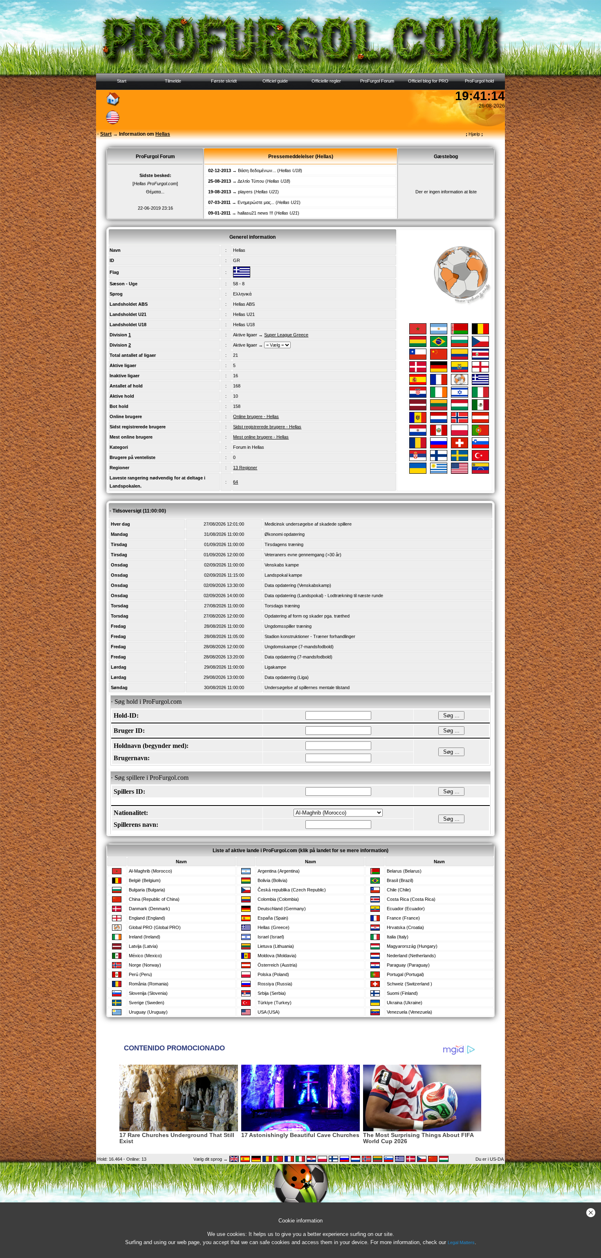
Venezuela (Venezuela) (409, 1012)
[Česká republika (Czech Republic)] (480, 345)
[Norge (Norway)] (459, 421)
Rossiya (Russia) (275, 983)
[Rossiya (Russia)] (438, 446)
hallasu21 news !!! (255, 212)
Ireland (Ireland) (144, 936)
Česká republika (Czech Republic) (292, 889)
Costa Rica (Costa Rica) (411, 899)
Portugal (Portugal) (405, 974)
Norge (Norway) (145, 965)
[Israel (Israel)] (459, 396)
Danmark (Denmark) (149, 908)
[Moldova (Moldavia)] (417, 421)
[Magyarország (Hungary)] (459, 408)
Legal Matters (461, 1242)
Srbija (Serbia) (272, 993)
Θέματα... (155, 191)
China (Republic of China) (154, 899)
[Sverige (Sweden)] (459, 459)
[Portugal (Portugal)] (480, 434)
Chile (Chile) (399, 889)
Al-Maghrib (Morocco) (150, 871)
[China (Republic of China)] (438, 358)
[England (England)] (480, 370)
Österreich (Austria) (277, 965)
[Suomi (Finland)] (438, 459)
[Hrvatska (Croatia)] (417, 396)
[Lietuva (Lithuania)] (438, 408)
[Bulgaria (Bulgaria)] (459, 345)
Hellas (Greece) (273, 927)
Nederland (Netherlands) (411, 955)
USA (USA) (269, 1012)
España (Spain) (273, 918)
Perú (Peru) (140, 974)
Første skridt (224, 80)
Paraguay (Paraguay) (408, 965)
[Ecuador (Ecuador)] (459, 370)
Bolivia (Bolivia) (272, 880)
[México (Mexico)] (480, 408)
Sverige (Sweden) (146, 1002)
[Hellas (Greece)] (480, 383)
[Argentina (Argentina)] (438, 332)
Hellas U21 (244, 314)
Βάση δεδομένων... (257, 170)
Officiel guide (275, 80)
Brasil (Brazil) (400, 880)
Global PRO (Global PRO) (155, 927)
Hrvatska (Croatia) (405, 927)
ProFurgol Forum (377, 80)
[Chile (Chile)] (417, 358)
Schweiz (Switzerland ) (409, 983)
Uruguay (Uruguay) (148, 1012)
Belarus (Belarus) (404, 871)
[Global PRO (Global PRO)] (459, 383)
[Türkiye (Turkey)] (480, 459)
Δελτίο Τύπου (251, 181)
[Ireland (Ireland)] (438, 396)
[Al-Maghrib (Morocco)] (417, 332)
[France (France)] (438, 383)
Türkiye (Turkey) (275, 1002)
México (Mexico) (145, 955)
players (245, 191)
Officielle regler (326, 80)
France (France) (403, 918)
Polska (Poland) (273, 974)
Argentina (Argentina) (279, 871)
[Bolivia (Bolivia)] (417, 345)
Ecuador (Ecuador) (406, 908)
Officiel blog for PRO (428, 80)
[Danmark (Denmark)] (417, 370)
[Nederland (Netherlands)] (438, 421)
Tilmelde (173, 80)
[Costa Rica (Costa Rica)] (480, 358)
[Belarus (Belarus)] (459, 332)
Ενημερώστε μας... (256, 202)
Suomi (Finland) (402, 993)
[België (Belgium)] (480, 332)
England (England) (147, 918)
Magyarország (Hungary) (412, 946)
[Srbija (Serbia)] (417, 459)
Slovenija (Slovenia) (148, 993)
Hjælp (474, 134)
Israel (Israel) (271, 936)
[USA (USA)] (459, 472)
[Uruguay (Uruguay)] (438, 472)
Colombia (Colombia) (278, 899)
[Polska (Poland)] (459, 434)
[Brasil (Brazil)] (438, 345)
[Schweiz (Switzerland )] (459, 446)
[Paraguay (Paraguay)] (417, 434)
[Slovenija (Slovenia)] (480, 446)
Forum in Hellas (248, 447)
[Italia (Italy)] (480, 396)
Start (121, 80)
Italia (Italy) (397, 936)
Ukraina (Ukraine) (404, 1002)
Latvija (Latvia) (143, 946)
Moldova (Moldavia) (277, 955)
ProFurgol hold (479, 80)
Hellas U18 (244, 324)
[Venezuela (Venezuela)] (480, 472)
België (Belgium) (145, 880)
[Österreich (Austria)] (480, 421)
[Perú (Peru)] (438, 434)
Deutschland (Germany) (282, 908)
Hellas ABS (244, 304)
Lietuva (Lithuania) (276, 946)
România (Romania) (148, 983)
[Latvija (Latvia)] (417, 408)
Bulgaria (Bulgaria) (147, 889)
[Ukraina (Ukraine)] (417, 472)
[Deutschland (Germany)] (438, 370)
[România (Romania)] (417, 446)
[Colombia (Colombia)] (459, 358)
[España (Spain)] (417, 383)
